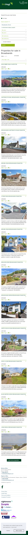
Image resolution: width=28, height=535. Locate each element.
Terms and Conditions (5, 495)
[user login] (23, 3)
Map (6, 56)
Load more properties (13, 460)
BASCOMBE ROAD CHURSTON (9, 64)
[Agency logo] (14, 5)
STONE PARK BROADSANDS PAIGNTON (11, 196)
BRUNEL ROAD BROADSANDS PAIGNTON (11, 163)
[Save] (26, 64)
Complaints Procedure (6, 497)
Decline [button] (8, 530)
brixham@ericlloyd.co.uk (7, 473)
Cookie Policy (4, 493)
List (5, 56)
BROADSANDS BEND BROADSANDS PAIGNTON (13, 295)
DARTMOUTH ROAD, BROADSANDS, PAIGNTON (13, 97)
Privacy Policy (4, 491)
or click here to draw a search (8, 27)
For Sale (5, 18)
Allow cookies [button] (19, 530)
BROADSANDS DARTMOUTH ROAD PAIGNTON (13, 130)
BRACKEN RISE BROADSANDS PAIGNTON (12, 262)
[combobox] (14, 25)
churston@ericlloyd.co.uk (8, 480)
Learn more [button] (13, 527)
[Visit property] (14, 79)
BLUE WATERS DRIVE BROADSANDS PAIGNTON (13, 394)
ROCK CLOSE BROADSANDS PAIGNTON (11, 361)
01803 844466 (5, 478)
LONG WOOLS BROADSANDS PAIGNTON (11, 427)
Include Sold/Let (7, 41)
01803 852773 (5, 472)
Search (3, 45)
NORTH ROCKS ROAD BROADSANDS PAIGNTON (13, 328)
